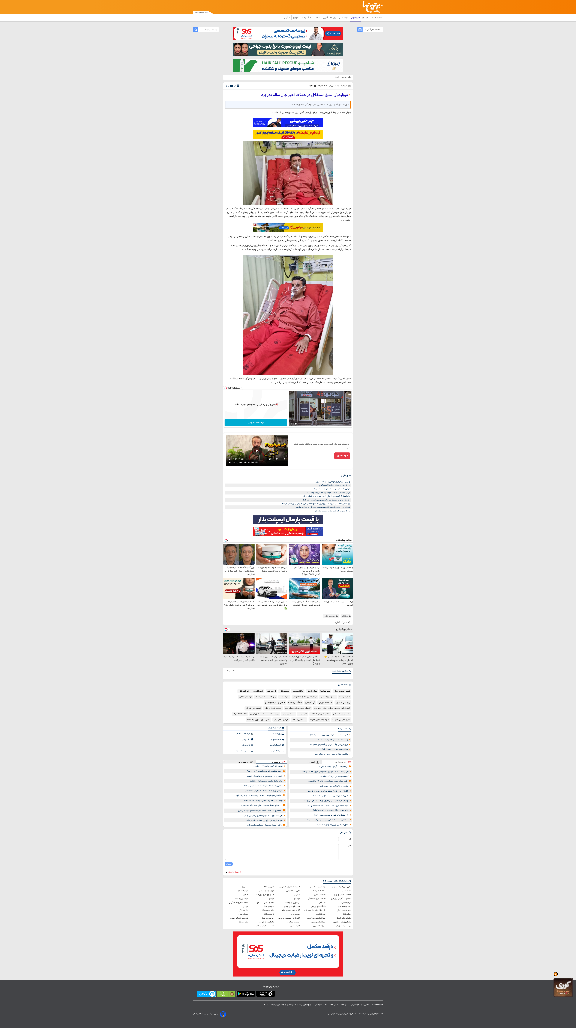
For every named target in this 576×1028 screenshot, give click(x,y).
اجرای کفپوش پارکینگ (341, 719)
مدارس (297, 894)
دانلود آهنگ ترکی (240, 714)
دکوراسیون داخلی (267, 910)
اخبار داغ (311, 762)
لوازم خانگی (243, 910)
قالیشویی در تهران (267, 922)
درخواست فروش (256, 423)
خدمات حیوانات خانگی (317, 898)
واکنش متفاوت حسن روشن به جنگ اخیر (331, 754)
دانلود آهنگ (284, 696)
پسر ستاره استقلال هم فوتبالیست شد (333, 739)
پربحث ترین (243, 762)
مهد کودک (296, 898)
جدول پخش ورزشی (242, 751)
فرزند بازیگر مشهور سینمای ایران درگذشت (265, 781)
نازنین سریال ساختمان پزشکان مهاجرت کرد (264, 825)
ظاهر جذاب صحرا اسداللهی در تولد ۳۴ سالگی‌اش (328, 781)
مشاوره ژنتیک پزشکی (273, 708)
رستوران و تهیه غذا (292, 902)
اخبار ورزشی (355, 17)
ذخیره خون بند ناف (253, 708)
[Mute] (296, 424)
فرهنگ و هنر (307, 17)
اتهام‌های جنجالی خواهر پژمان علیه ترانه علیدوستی (261, 805)
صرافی (245, 894)
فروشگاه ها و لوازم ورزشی (315, 910)
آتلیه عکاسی (295, 926)
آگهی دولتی (291, 1004)
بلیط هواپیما (325, 691)
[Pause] (291, 424)
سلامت (318, 17)
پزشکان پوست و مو (318, 887)
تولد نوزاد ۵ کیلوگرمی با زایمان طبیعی (333, 786)
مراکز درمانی (346, 902)
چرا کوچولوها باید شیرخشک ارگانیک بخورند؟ (332, 510)
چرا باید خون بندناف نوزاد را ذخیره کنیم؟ (334, 485)
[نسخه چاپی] (227, 86)
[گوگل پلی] (245, 994)
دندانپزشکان (346, 914)
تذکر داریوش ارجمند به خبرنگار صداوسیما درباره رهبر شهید (258, 795)
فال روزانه (246, 745)
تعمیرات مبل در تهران (265, 902)
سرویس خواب (268, 906)
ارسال (228, 864)
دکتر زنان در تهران (344, 910)
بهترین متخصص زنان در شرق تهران (264, 714)
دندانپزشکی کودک (343, 918)
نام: (350, 839)
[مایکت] (206, 994)
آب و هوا (246, 739)
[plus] (238, 85)
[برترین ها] (371, 7)
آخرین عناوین (340, 762)
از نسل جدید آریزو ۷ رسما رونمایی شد (332, 766)
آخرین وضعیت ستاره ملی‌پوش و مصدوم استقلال (328, 734)
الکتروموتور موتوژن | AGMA (258, 719)
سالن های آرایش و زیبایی (341, 887)
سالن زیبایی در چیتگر (341, 714)
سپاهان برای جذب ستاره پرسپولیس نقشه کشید (263, 790)
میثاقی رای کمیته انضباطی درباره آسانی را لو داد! (263, 786)
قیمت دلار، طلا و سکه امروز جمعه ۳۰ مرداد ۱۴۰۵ (263, 800)
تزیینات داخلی (268, 914)
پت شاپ (322, 902)
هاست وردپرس (288, 714)
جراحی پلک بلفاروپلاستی (275, 702)
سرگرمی (287, 17)
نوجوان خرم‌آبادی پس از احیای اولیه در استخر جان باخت (325, 800)
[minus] (232, 86)
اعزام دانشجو (243, 890)
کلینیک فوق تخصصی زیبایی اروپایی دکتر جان (332, 708)
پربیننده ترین (275, 762)
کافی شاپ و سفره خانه (291, 910)
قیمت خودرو (276, 739)
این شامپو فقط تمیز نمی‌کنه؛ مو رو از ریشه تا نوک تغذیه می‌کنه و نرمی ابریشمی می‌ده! (316, 503)
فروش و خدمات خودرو (239, 918)
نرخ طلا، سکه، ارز (243, 733)
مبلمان (271, 898)
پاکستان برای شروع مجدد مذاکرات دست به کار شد (328, 791)
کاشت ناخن (346, 890)
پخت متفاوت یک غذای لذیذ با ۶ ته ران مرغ (264, 771)
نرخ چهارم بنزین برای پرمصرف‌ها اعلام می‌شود (264, 820)
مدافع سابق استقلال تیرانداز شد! (335, 749)
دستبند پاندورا (344, 696)
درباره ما (344, 1004)
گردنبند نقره (271, 691)
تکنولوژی (296, 17)
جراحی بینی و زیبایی (343, 926)
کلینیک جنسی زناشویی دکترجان (297, 708)
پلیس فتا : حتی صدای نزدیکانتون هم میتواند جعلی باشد (328, 492)
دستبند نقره (284, 691)
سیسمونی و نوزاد (241, 898)
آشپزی (325, 17)
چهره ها (333, 17)
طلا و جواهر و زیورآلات (265, 894)
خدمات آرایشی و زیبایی (342, 894)
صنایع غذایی (295, 914)
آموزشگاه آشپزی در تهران (289, 887)
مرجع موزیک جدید (328, 696)
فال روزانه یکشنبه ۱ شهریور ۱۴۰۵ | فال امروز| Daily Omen (325, 771)
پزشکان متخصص (344, 906)
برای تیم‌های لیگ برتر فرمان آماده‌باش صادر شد (329, 744)
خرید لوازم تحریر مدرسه (319, 719)
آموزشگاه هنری (319, 926)
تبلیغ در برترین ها (305, 1004)
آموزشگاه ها (321, 914)
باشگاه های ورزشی (318, 906)
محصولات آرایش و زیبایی (341, 898)
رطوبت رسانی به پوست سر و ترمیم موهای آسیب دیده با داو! (326, 500)
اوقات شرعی (276, 751)
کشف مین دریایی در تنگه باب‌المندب (334, 776)
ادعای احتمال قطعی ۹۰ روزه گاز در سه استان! (330, 795)
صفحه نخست (376, 17)
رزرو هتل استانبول (343, 702)
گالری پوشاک (268, 887)
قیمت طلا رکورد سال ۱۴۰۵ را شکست (268, 766)
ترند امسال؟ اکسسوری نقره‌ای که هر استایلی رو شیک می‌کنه (326, 496)
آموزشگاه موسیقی (318, 922)
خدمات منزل (243, 914)
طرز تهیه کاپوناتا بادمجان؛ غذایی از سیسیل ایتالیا (263, 815)
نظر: (349, 845)
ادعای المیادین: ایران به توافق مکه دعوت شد (331, 824)
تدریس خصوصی (293, 890)
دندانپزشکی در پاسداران (320, 714)
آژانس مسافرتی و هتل (265, 926)
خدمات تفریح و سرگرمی (238, 902)
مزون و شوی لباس (266, 890)
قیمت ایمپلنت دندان (342, 691)
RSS (266, 1004)
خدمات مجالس (294, 922)
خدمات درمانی (320, 894)
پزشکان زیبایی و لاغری (342, 922)
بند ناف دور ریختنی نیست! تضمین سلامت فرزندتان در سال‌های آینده (323, 507)
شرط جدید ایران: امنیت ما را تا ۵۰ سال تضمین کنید (327, 805)
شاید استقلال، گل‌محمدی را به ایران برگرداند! (330, 810)
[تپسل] (225, 387)
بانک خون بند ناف (299, 719)
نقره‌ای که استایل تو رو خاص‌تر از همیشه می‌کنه (331, 488)
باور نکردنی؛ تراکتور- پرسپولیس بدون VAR (331, 815)
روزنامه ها (277, 733)
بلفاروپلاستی (312, 691)
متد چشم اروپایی (325, 702)
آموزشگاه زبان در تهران (316, 918)
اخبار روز (365, 17)
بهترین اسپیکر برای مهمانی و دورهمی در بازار (332, 481)
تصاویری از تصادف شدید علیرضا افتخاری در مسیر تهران (260, 810)
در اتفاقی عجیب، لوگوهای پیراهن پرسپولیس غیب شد (327, 819)
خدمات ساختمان (267, 918)
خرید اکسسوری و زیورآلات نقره (251, 691)
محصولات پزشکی (319, 890)
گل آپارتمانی (310, 702)
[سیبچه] (265, 994)
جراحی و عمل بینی (281, 719)
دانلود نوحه (302, 714)
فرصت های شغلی (321, 1004)
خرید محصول (342, 456)
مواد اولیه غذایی (245, 696)
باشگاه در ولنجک (295, 702)
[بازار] (226, 994)
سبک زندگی (344, 17)
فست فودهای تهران (292, 906)
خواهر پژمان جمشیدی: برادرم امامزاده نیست (264, 776)
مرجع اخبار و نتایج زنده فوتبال (305, 696)
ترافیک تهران (275, 745)
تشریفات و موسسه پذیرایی (289, 918)
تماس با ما (334, 1004)
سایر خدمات (243, 922)
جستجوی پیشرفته (277, 1004)
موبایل (245, 906)
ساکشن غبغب (297, 691)
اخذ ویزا (245, 887)
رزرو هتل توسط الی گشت (265, 696)
